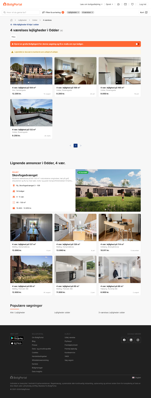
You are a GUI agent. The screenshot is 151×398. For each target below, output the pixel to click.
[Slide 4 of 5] (32, 82)
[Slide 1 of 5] (28, 82)
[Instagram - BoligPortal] (138, 340)
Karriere (35, 364)
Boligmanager (37, 368)
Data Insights (37, 371)
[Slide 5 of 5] (34, 82)
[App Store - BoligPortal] (16, 343)
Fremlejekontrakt (71, 345)
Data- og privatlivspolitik (41, 349)
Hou (13, 37)
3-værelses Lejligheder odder (112, 312)
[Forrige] (70, 145)
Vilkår (67, 356)
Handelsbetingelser (39, 356)
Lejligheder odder (62, 312)
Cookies (35, 352)
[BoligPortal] (12, 4)
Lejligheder (22, 20)
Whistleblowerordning (40, 360)
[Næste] (81, 145)
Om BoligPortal (37, 337)
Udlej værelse (70, 337)
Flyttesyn (68, 341)
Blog (33, 341)
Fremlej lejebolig (71, 349)
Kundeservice (70, 352)
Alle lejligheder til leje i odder (26, 24)
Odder (34, 20)
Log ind (142, 4)
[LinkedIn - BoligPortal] (131, 340)
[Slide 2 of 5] (30, 82)
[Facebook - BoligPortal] (124, 340)
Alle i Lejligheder (17, 312)
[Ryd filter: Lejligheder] (78, 12)
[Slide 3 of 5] (31, 82)
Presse (34, 345)
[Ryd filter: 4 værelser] (92, 12)
